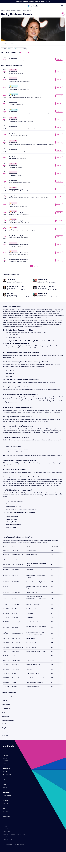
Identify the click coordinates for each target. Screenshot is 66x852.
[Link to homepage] (33, 6)
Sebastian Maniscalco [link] (8, 720)
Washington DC (10, 376)
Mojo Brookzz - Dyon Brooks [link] (10, 697)
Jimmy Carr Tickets (11, 527)
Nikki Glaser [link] (5, 716)
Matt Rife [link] (4, 700)
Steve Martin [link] (5, 724)
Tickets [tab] (5, 43)
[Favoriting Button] (63, 14)
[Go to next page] (37, 266)
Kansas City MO (10, 370)
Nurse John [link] (5, 735)
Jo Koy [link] (4, 712)
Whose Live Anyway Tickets (13, 524)
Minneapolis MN (10, 373)
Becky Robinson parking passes (22, 382)
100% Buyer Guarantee (40, 1)
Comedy (13, 10)
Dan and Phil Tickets (11, 519)
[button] (4, 48)
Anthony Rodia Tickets (12, 516)
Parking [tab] (12, 43)
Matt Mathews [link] (6, 704)
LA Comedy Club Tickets (12, 521)
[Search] (62, 5)
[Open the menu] (2, 6)
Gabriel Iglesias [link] (6, 732)
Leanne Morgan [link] (6, 708)
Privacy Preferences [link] (7, 839)
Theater (8, 10)
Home (3, 10)
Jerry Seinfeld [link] (6, 728)
